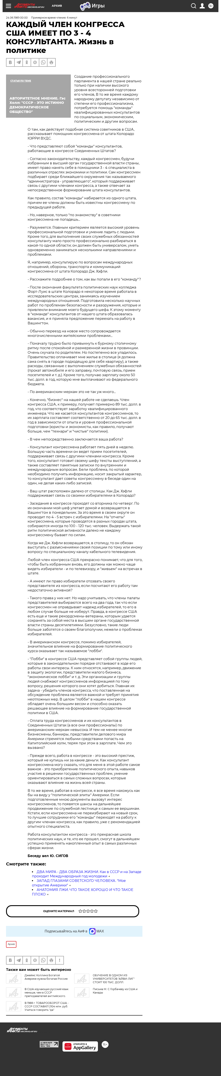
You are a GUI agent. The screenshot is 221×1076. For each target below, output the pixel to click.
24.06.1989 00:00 (17, 17)
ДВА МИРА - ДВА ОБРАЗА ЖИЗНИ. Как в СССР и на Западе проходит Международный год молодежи (86, 874)
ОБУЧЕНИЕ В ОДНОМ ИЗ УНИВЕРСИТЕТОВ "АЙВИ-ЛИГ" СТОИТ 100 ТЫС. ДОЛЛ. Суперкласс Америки (104, 980)
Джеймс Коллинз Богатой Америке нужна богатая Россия (46, 977)
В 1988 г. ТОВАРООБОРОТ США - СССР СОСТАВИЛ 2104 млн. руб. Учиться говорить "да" (47, 1006)
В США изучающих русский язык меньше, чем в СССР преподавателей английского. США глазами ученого (37, 994)
